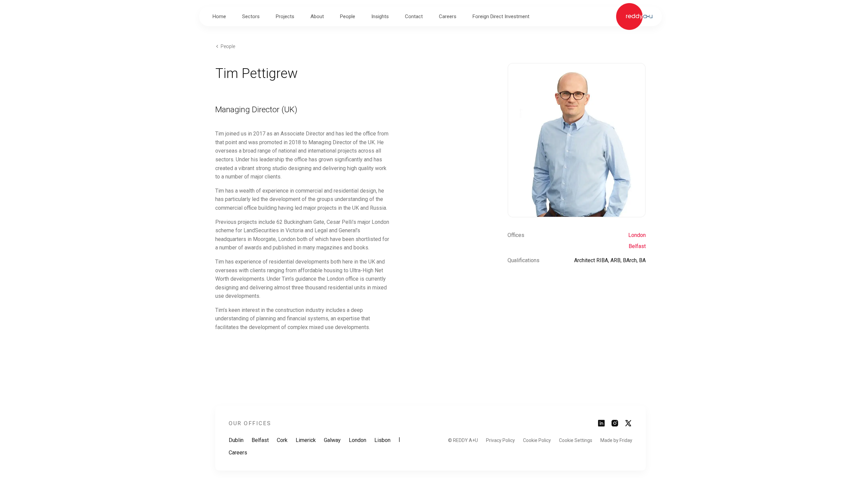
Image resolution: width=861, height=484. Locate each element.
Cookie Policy (537, 440)
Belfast (637, 246)
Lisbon (382, 440)
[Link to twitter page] (628, 425)
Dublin (236, 440)
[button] (251, 16)
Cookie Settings (575, 440)
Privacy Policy (500, 440)
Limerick (306, 440)
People (228, 46)
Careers (238, 452)
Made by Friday (616, 440)
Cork (282, 440)
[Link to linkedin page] (601, 425)
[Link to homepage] (634, 16)
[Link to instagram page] (615, 425)
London (637, 235)
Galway (332, 440)
